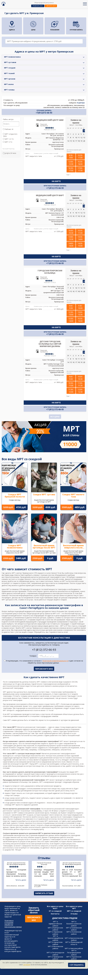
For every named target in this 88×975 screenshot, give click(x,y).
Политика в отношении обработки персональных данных (13, 924)
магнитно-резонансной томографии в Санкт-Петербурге (53, 577)
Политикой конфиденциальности (55, 661)
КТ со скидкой (55, 911)
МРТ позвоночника (12, 57)
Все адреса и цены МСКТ (55, 907)
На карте (56, 181)
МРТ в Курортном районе (55, 943)
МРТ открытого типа (10, 135)
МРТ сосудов (9, 68)
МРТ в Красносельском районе (74, 939)
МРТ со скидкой (74, 911)
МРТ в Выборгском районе (55, 929)
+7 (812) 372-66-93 (55, 188)
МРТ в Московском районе (55, 947)
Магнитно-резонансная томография (31, 727)
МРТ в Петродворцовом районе (74, 952)
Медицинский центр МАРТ (50, 195)
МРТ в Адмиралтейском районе (55, 923)
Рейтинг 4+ (9, 129)
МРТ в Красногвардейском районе (55, 938)
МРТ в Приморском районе (55, 958)
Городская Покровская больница (50, 271)
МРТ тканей (9, 73)
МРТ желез (9, 84)
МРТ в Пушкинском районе (73, 958)
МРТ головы (9, 90)
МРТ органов (9, 79)
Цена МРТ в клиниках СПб (12, 589)
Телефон (32, 656)
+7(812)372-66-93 (51, 6)
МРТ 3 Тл (8, 142)
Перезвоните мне (33, 918)
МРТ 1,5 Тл (9, 139)
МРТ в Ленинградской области (73, 943)
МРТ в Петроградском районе (55, 953)
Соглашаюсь (77, 965)
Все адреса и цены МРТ (74, 907)
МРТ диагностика (10, 692)
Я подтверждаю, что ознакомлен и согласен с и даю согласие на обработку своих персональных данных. (44, 662)
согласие (26, 965)
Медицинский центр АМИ (49, 120)
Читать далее (20, 880)
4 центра (81, 103)
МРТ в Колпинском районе (73, 933)
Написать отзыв (44, 893)
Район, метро (8, 119)
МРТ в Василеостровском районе (73, 923)
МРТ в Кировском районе (55, 933)
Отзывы (74, 914)
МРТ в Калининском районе (74, 929)
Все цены (55, 416)
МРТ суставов (10, 62)
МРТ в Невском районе (74, 948)
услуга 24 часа (10, 153)
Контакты (55, 914)
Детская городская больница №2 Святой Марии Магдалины (50, 344)
